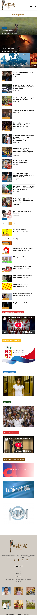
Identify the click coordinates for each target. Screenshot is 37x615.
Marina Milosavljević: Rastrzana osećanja (22, 275)
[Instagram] (14, 560)
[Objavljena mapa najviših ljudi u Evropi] (15, 60)
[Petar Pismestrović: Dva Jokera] (7, 215)
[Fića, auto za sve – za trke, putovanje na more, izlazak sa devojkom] (7, 89)
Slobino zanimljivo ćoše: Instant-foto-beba (23, 293)
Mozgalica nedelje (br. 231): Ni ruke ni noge (23, 248)
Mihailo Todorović (18, 250)
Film (3, 46)
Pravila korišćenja (25, 614)
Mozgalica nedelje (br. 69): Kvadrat (21, 284)
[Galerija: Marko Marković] (30, 604)
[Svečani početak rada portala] (18, 604)
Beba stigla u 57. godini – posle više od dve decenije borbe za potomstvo (23, 200)
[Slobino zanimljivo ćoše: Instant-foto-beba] (7, 296)
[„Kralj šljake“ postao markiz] (7, 114)
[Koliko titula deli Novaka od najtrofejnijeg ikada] (7, 164)
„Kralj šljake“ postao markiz (24, 110)
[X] (23, 560)
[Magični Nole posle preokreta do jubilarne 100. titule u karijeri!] (7, 177)
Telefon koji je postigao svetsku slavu (22, 266)
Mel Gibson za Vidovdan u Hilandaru (23, 73)
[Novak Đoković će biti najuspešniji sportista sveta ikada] (6, 591)
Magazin (4, 28)
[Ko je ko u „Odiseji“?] (18, 44)
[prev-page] (3, 223)
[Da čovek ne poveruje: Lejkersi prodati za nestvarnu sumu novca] (7, 126)
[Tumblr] (18, 560)
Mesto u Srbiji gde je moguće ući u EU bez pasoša (24, 98)
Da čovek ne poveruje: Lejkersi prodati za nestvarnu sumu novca (21, 124)
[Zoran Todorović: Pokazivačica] (30, 591)
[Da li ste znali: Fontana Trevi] (7, 232)
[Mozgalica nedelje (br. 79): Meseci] (7, 305)
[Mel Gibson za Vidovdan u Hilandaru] (7, 76)
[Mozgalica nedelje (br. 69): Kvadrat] (7, 286)
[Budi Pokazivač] (6, 604)
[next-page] (18, 223)
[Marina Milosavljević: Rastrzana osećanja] (7, 278)
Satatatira (4, 262)
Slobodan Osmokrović (19, 295)
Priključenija (5, 118)
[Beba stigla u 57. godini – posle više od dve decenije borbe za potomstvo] (7, 202)
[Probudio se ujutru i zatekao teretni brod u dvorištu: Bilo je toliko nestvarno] (7, 189)
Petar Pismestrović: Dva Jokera (22, 212)
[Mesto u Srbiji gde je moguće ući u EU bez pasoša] (7, 101)
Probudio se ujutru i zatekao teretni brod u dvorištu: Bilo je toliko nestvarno (24, 187)
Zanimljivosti (5, 105)
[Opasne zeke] (18, 26)
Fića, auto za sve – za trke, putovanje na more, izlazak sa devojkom (23, 86)
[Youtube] (27, 560)
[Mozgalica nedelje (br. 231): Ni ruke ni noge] (7, 250)
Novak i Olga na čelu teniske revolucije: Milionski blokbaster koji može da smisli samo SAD (23, 138)
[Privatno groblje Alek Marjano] (7, 259)
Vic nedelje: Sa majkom (18, 239)
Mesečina (4, 280)
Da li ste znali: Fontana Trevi (19, 230)
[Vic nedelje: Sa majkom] (7, 241)
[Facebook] (10, 560)
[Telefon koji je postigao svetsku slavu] (7, 268)
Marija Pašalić (17, 231)
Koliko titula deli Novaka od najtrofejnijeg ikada (23, 161)
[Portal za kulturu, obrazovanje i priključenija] (8, 5)
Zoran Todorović (17, 268)
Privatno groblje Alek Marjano (20, 257)
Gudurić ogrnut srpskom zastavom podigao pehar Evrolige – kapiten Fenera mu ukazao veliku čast (23, 150)
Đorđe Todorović (17, 241)
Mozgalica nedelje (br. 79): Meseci (21, 303)
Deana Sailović (17, 259)
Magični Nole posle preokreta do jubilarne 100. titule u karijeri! (23, 175)
